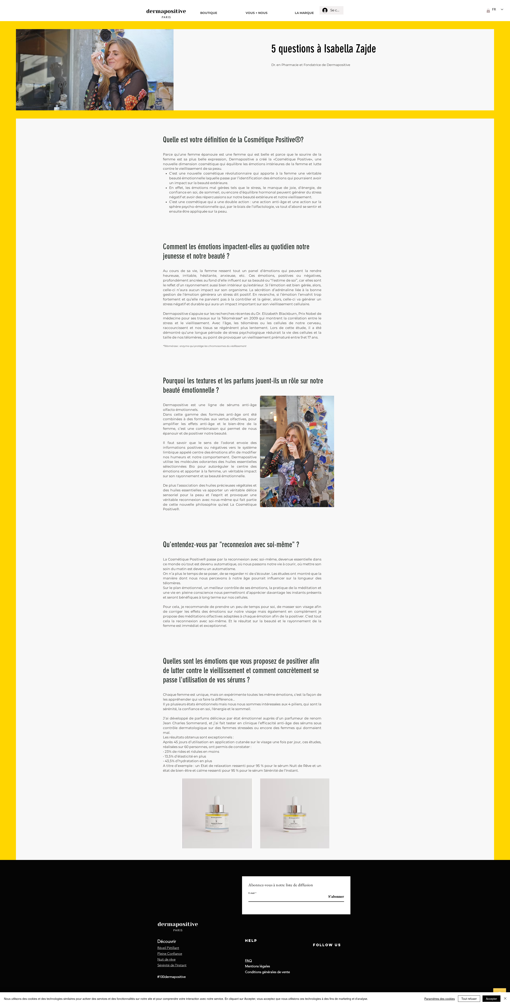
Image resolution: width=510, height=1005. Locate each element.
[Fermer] (505, 998)
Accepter (491, 999)
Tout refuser (469, 999)
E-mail (251, 893)
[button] (488, 10)
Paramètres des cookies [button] (439, 999)
